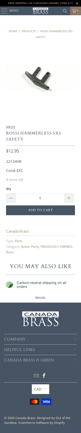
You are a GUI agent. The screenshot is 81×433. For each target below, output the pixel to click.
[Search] (65, 11)
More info (40, 297)
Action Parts (30, 246)
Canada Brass (17, 231)
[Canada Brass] (40, 11)
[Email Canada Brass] (36, 376)
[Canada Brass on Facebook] (44, 376)
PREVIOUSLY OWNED (56, 246)
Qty (8, 189)
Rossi (10, 252)
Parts (18, 241)
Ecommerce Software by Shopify (41, 423)
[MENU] (2, 11)
